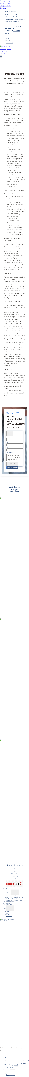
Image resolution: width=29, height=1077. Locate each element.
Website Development (13, 26)
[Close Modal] (9, 433)
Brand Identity (11, 12)
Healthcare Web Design (12, 21)
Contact (8, 40)
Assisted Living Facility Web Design (15, 19)
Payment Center (14, 878)
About (8, 35)
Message (9, 452)
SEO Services (10, 28)
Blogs (7, 38)
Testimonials (9, 43)
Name (8, 437)
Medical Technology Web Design (15, 24)
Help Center (14, 869)
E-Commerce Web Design (13, 17)
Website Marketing (12, 31)
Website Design (7, 893)
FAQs (14, 871)
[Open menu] (1, 56)
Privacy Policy (14, 874)
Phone (8, 442)
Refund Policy (14, 876)
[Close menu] (0, 1052)
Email (8, 447)
